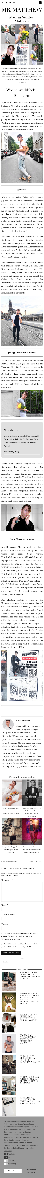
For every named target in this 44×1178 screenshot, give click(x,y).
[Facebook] (10, 3)
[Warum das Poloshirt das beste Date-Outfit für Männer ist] (9, 1043)
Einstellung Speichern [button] (31, 1171)
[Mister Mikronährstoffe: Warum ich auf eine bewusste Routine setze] (12, 793)
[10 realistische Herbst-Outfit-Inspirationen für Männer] (9, 981)
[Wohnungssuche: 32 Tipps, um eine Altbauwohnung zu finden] (9, 1085)
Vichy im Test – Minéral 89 (9, 862)
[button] (6, 1154)
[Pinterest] (6, 3)
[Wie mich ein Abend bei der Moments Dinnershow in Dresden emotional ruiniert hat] (32, 831)
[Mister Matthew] (22, 10)
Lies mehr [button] (8, 1151)
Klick (21, 647)
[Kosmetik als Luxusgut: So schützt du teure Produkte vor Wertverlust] (9, 1106)
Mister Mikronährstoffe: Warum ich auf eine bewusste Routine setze (11, 810)
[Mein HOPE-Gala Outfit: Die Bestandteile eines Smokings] (9, 1023)
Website (4, 924)
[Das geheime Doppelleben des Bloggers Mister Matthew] (12, 831)
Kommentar (7, 880)
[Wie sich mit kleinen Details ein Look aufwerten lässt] (9, 1064)
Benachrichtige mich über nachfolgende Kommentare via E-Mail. (21, 944)
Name (4, 905)
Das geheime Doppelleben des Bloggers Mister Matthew (11, 849)
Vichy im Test (28, 467)
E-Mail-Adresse (8, 914)
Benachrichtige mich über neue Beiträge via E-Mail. (17, 947)
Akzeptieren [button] (12, 1171)
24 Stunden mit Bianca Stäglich (33, 862)
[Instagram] (2, 3)
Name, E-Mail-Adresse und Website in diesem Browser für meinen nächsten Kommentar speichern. (19, 936)
